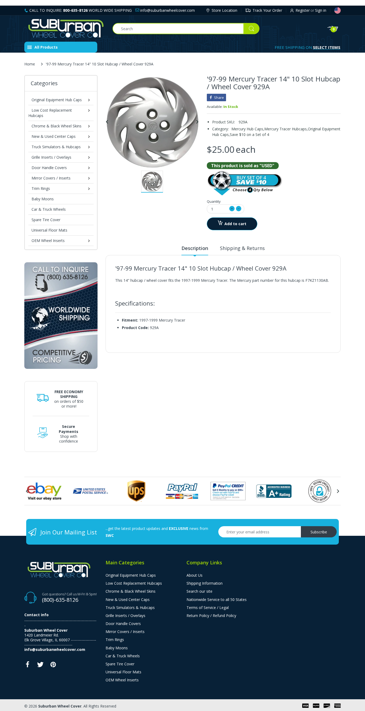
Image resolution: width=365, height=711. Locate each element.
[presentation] (27, 491)
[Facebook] (27, 666)
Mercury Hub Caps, (247, 128)
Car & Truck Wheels (49, 209)
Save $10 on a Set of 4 (249, 134)
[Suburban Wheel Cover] (64, 28)
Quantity (214, 201)
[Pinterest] (53, 666)
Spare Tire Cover (46, 219)
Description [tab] (194, 248)
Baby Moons (43, 198)
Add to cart (235, 223)
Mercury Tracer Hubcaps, (286, 128)
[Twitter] (40, 666)
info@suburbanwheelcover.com (167, 10)
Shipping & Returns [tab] (242, 248)
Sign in (320, 10)
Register (303, 10)
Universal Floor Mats (49, 230)
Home (29, 64)
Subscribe (318, 531)
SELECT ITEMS (326, 47)
